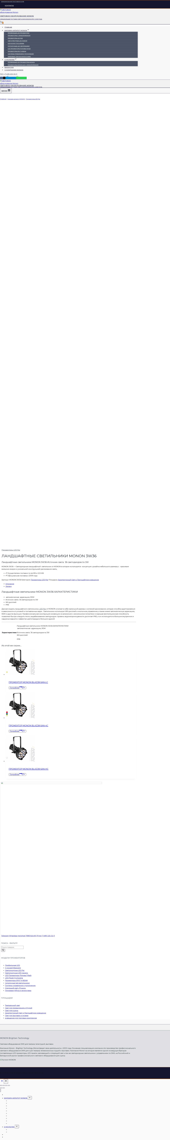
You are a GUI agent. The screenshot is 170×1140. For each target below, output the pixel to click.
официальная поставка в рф (12, 1)
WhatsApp (13, 936)
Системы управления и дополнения (21, 54)
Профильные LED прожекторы (18, 33)
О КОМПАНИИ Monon (14, 70)
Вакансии (9, 67)
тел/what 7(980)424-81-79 (28, 936)
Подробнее (14, 688)
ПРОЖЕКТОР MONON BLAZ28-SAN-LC (28, 682)
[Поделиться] (6, 1085)
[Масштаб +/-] (1, 1085)
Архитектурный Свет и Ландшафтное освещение (78, 580)
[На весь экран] (4, 1085)
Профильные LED (12, 965)
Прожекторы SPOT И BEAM (17, 51)
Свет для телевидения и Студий (18, 1008)
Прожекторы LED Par (15, 38)
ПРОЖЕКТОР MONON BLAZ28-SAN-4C (28, 725)
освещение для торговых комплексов (21, 1018)
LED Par (42, 609)
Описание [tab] (10, 584)
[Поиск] (3, 950)
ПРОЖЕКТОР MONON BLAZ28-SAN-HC (28, 769)
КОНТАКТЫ (9, 6)
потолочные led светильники (19, 46)
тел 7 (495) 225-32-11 (47, 936)
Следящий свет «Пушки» (15, 988)
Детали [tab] (9, 586)
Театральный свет (12, 1005)
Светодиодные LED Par (14, 970)
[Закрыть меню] (0, 1090)
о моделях (9, 1127)
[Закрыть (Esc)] (9, 1085)
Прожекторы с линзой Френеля (19, 35)
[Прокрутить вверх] (2, 1081)
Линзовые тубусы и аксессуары (19, 56)
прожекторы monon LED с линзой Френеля (23, 65)
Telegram (5, 936)
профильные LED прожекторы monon (21, 62)
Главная (8, 27)
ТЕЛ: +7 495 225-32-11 (8, 74)
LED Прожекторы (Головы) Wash (19, 48)
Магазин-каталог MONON (16, 99)
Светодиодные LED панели (17, 41)
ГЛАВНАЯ (3, 99)
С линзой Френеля (13, 968)
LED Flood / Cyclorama (16, 43)
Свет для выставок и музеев (16, 1016)
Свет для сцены (11, 1011)
